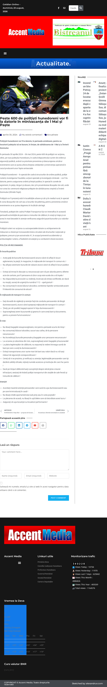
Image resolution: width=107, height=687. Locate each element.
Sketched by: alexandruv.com (87, 683)
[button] (56, 32)
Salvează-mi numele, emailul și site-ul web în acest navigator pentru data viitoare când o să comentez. (34, 488)
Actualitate (52, 63)
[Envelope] (64, 8)
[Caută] (80, 8)
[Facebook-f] (58, 8)
